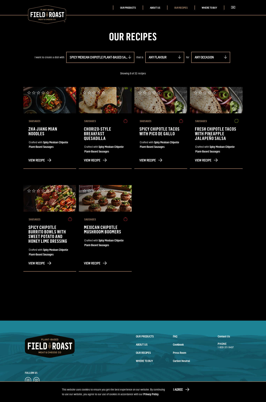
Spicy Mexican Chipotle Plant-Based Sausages (102, 57)
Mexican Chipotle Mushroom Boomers (102, 229)
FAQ (175, 336)
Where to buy (209, 7)
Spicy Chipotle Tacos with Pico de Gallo (159, 131)
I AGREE (178, 389)
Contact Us (224, 336)
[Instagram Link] (28, 381)
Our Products (128, 7)
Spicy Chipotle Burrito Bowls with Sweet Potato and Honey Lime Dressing (47, 234)
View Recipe (36, 160)
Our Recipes (181, 7)
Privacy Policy (151, 394)
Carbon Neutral (181, 360)
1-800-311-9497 (226, 347)
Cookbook (178, 344)
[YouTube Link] (36, 381)
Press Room (179, 352)
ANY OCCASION (204, 57)
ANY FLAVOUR (157, 57)
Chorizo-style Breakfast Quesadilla (97, 133)
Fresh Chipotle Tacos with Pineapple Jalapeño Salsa (215, 133)
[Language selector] (234, 11)
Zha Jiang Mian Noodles (42, 131)
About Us (155, 7)
